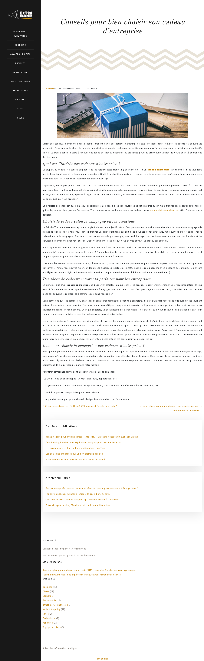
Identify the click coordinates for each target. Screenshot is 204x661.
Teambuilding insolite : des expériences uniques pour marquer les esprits (85, 442)
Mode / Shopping (20, 81)
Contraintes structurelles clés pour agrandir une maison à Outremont (83, 499)
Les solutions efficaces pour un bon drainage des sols (74, 453)
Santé (20, 108)
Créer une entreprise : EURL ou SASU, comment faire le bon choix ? (81, 406)
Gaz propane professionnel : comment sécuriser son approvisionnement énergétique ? (92, 488)
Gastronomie (20, 72)
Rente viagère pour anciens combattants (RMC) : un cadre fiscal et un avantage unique (92, 436)
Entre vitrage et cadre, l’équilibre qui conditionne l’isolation (78, 505)
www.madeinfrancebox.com (164, 210)
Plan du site (102, 658)
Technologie (20, 90)
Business (20, 63)
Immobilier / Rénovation (20, 33)
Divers (20, 117)
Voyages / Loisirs (20, 54)
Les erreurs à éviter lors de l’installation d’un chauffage (76, 448)
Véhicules (20, 99)
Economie (20, 45)
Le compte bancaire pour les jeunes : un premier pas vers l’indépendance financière (169, 408)
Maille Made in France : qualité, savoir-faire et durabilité (75, 459)
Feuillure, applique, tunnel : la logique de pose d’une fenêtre (78, 493)
